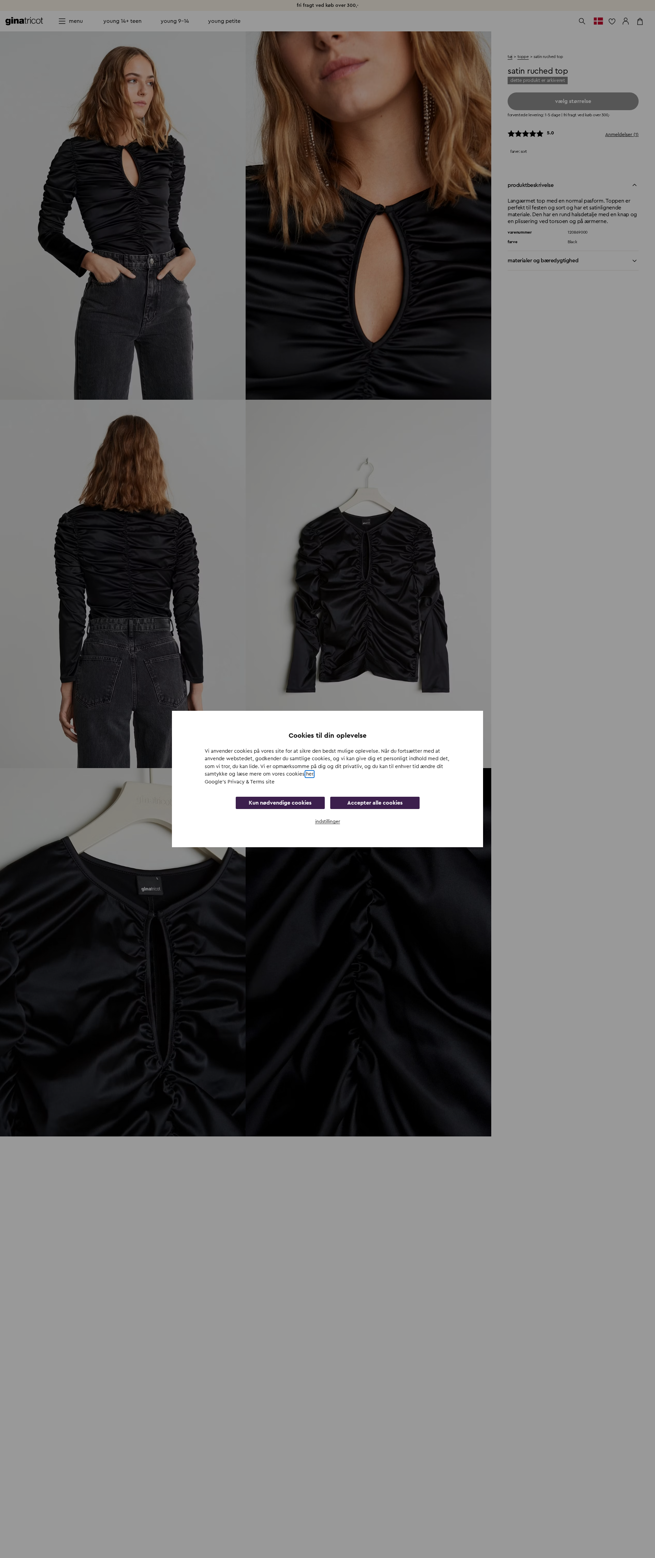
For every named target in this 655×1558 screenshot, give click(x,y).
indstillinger (327, 821)
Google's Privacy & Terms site (240, 781)
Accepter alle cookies (375, 803)
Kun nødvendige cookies (280, 803)
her (309, 774)
